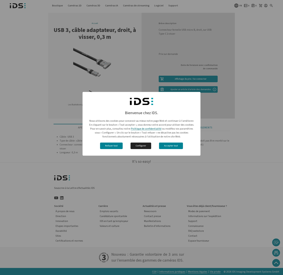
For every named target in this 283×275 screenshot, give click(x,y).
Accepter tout (171, 145)
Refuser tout (111, 145)
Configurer (141, 145)
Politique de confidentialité (146, 129)
